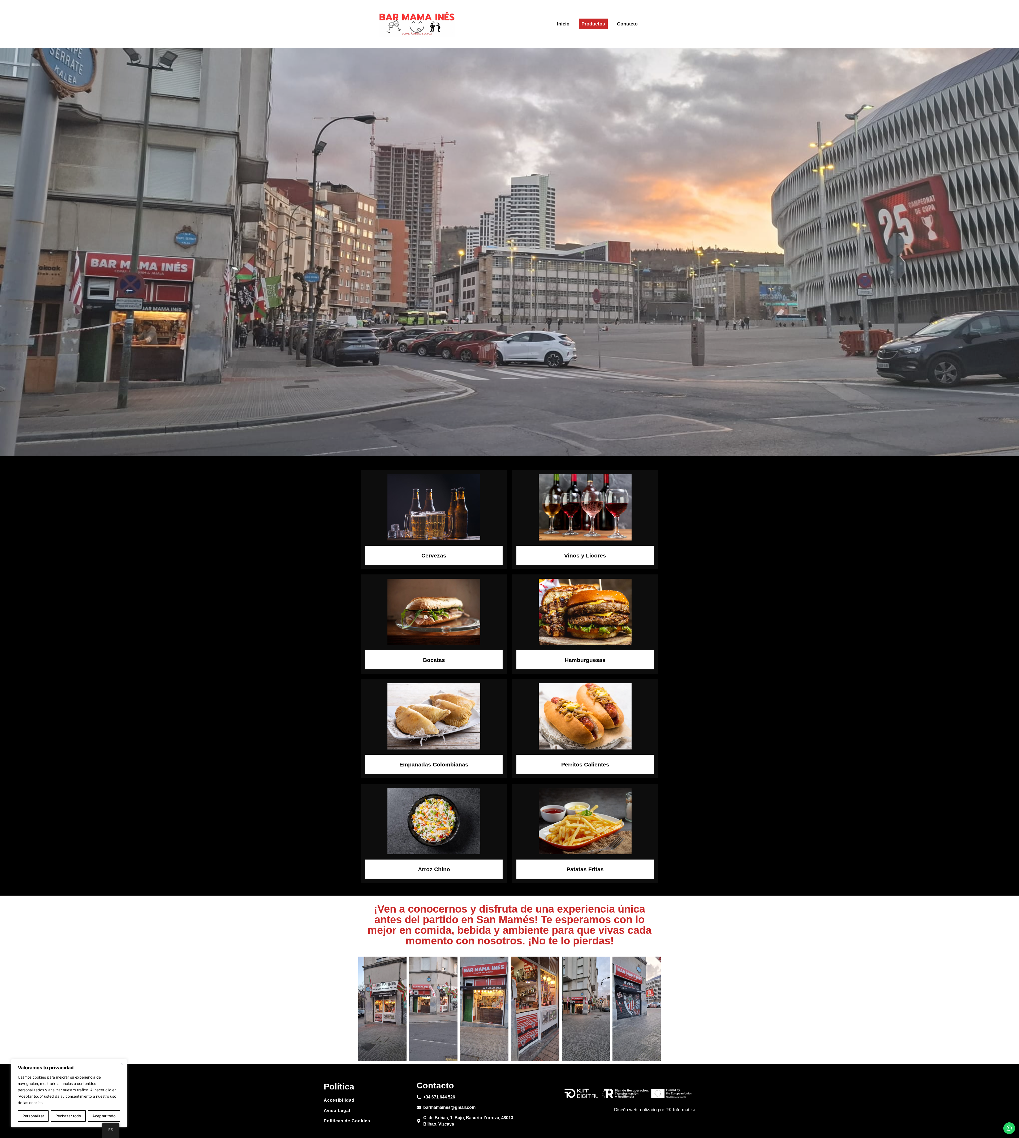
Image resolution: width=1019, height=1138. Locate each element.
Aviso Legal (337, 1110)
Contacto (627, 24)
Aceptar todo (103, 1116)
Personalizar (33, 1116)
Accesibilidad (339, 1100)
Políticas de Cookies (347, 1121)
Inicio (563, 24)
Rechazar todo (68, 1116)
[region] (69, 1093)
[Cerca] (122, 1063)
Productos (593, 24)
